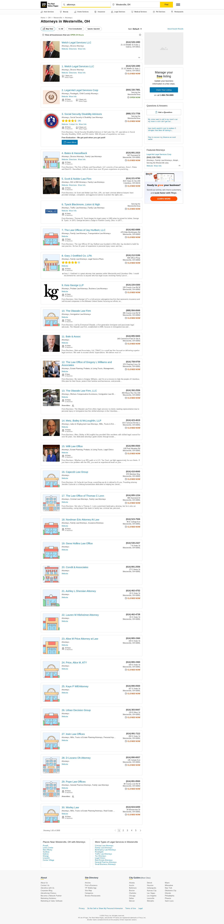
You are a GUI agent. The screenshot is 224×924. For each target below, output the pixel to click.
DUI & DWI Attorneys (78, 182)
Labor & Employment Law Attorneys (84, 424)
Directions (73, 49)
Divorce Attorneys (77, 46)
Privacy (82, 908)
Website (65, 49)
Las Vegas (151, 893)
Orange (46, 856)
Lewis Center (48, 848)
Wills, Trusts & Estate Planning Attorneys (115, 424)
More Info (81, 49)
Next (139, 830)
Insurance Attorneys (96, 523)
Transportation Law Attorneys (99, 233)
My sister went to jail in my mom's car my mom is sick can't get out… (163, 120)
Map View (49, 29)
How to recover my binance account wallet (162, 138)
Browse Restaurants (93, 896)
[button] (178, 4)
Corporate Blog (46, 890)
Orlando (168, 893)
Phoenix (168, 898)
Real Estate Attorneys (112, 811)
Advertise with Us (47, 888)
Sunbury (46, 852)
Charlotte (132, 893)
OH (49, 18)
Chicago (132, 896)
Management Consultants (113, 368)
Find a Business (91, 885)
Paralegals (74, 94)
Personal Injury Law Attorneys (115, 737)
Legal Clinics (109, 450)
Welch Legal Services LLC (76, 42)
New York (168, 888)
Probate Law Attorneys (79, 289)
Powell (45, 846)
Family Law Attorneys (93, 156)
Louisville (150, 898)
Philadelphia (169, 896)
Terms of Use (130, 908)
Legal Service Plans (96, 259)
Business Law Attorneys (98, 289)
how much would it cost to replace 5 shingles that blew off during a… (162, 129)
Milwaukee (169, 885)
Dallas (131, 898)
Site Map (88, 890)
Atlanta (132, 883)
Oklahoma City (170, 890)
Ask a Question (165, 112)
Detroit (149, 883)
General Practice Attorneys (80, 785)
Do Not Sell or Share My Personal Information (105, 908)
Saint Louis (169, 901)
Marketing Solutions (48, 898)
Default (136, 29)
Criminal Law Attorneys (79, 499)
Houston (150, 885)
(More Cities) (145, 878)
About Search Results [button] (175, 29)
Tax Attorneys (100, 856)
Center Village (48, 860)
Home (43, 18)
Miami (167, 883)
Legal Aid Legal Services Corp (159, 154)
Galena (45, 854)
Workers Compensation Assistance (83, 394)
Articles (88, 883)
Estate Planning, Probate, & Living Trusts (86, 368)
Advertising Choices (48, 893)
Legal (140, 908)
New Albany (47, 850)
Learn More (71, 142)
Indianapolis (151, 888)
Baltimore (132, 888)
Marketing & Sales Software (51, 901)
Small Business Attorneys (105, 864)
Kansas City (151, 890)
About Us (44, 883)
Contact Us (73, 124)
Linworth (46, 858)
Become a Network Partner (51, 896)
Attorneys (65, 46)
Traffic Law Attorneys (78, 208)
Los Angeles (151, 896)
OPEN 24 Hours (77, 35)
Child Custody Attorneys (88, 94)
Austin (131, 885)
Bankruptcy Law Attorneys (105, 850)
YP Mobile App (90, 888)
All (62, 29)
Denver (132, 901)
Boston (132, 890)
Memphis (150, 901)
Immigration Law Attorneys (80, 314)
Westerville (58, 18)
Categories (89, 893)
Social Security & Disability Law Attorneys (86, 117)
